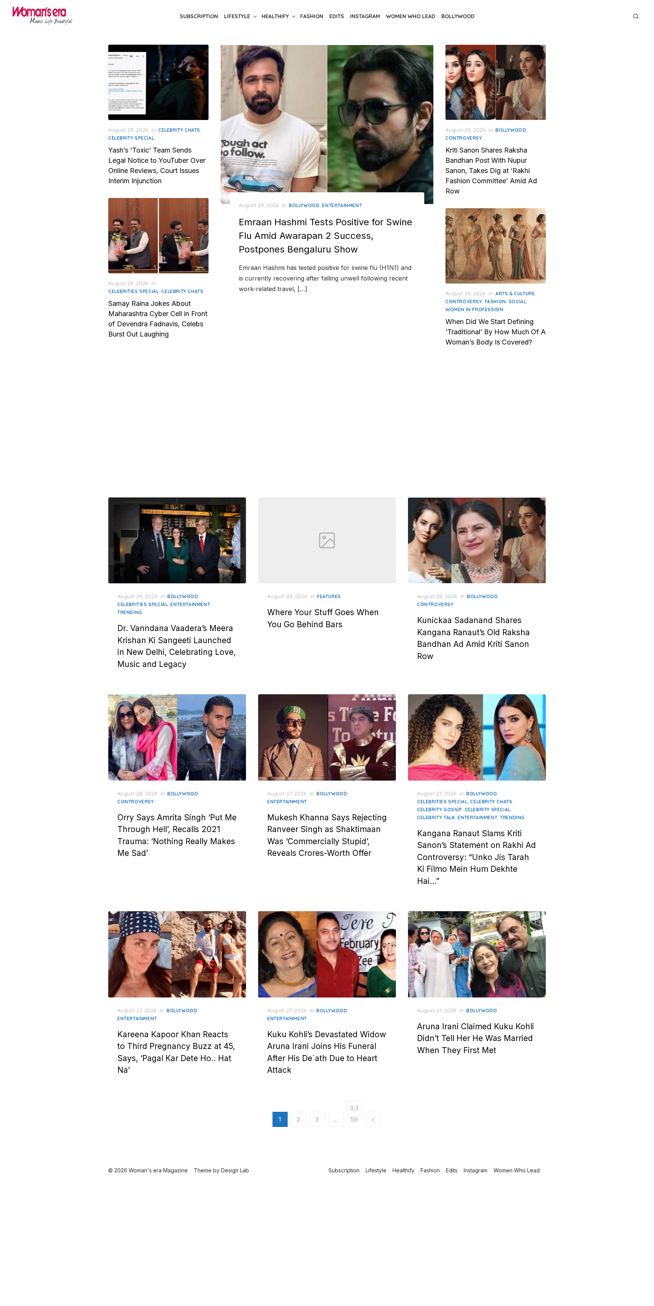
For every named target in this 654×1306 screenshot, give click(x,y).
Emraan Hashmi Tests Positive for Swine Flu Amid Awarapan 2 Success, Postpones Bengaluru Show (325, 236)
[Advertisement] (327, 426)
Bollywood (458, 16)
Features (329, 596)
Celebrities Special (133, 291)
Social (517, 301)
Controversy (463, 138)
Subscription (199, 16)
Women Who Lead (410, 16)
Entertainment (342, 205)
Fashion (311, 16)
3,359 (354, 1110)
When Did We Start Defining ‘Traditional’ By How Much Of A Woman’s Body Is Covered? (495, 332)
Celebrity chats (179, 130)
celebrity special (131, 138)
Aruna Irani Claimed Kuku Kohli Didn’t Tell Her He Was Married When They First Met (475, 1038)
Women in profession (474, 309)
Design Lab (235, 1170)
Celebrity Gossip (439, 809)
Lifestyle (237, 16)
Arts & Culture (515, 293)
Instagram (365, 16)
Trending (129, 612)
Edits (336, 16)
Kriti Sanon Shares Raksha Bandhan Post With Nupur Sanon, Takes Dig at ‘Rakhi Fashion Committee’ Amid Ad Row (491, 170)
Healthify (275, 16)
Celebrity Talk (436, 817)
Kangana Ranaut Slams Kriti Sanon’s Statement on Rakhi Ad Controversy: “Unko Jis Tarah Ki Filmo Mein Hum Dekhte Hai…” (476, 857)
